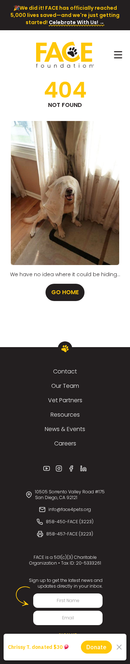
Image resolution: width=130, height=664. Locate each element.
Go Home (65, 292)
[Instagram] (59, 468)
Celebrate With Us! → (76, 22)
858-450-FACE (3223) (70, 522)
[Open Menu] (118, 55)
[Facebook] (71, 468)
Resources (65, 414)
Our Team (65, 386)
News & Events (65, 429)
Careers (65, 443)
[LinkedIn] (83, 468)
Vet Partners (65, 400)
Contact (65, 371)
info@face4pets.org (69, 509)
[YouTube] (46, 468)
